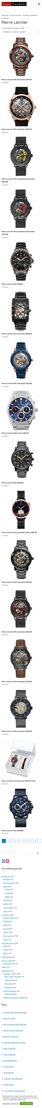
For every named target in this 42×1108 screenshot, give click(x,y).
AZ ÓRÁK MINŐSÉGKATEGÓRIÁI (15, 1013)
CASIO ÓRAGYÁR (9, 1055)
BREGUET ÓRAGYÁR (10, 1037)
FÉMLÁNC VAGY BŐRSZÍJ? (13, 1079)
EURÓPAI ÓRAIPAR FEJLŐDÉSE (14, 1043)
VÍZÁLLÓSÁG (9, 1085)
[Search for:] (21, 852)
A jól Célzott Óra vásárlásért (14, 1091)
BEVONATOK (9, 1073)
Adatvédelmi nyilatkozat (10, 1103)
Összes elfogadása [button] (26, 1103)
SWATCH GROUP (9, 1018)
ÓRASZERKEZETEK (10, 1061)
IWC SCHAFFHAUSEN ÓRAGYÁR (14, 1024)
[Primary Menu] (38, 4)
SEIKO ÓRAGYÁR (9, 1049)
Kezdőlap (5, 15)
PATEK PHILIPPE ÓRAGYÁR (13, 1031)
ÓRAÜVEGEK (9, 1067)
